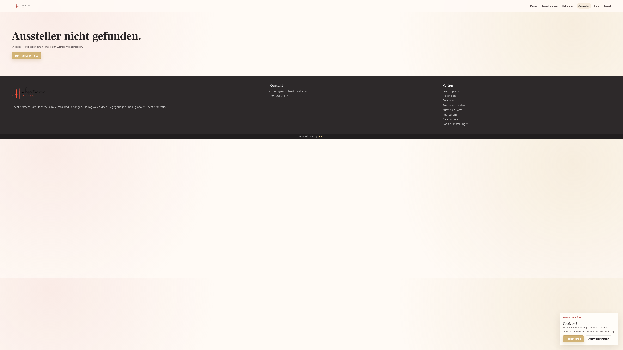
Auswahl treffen (598, 339)
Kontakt (607, 5)
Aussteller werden (454, 105)
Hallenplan (568, 5)
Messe (533, 5)
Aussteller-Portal (453, 110)
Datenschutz (450, 119)
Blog (596, 5)
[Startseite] (22, 6)
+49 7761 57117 (278, 96)
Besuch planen (549, 5)
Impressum (450, 114)
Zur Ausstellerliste (26, 55)
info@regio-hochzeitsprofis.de (288, 91)
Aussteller (584, 5)
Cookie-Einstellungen (456, 124)
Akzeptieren (573, 339)
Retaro (321, 136)
